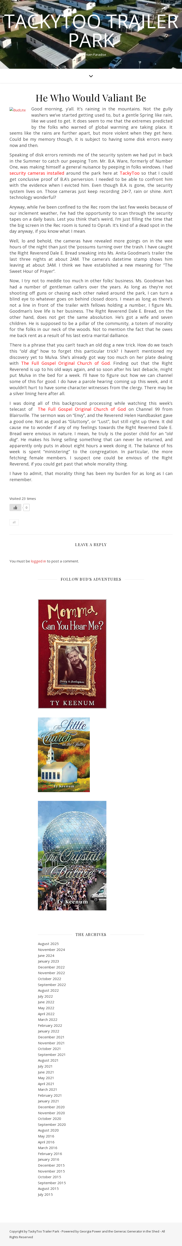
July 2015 (45, 1194)
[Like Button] (15, 507)
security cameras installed (36, 173)
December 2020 (51, 1107)
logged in (38, 561)
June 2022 (46, 1002)
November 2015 (51, 1171)
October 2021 (49, 1048)
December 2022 (51, 967)
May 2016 (46, 1136)
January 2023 (48, 961)
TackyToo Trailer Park (91, 30)
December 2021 (51, 1037)
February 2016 (50, 1153)
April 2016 (46, 1142)
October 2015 (49, 1176)
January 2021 (48, 1101)
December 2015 (51, 1165)
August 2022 (48, 990)
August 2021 (48, 1060)
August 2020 (48, 1130)
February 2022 (50, 1025)
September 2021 (52, 1054)
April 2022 (46, 1013)
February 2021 (50, 1095)
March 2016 (47, 1147)
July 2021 (45, 1066)
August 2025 (48, 943)
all (14, 522)
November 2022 (51, 972)
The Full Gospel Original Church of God (65, 363)
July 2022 (45, 996)
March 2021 (47, 1089)
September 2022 (52, 984)
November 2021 (51, 1043)
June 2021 (46, 1072)
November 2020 (51, 1112)
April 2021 (46, 1083)
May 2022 (46, 1007)
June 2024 (46, 955)
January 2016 (48, 1159)
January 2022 (48, 1031)
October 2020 (49, 1118)
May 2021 (46, 1077)
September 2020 (52, 1124)
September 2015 (52, 1182)
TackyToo (130, 173)
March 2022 (47, 1019)
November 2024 (51, 949)
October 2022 (49, 978)
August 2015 (48, 1188)
